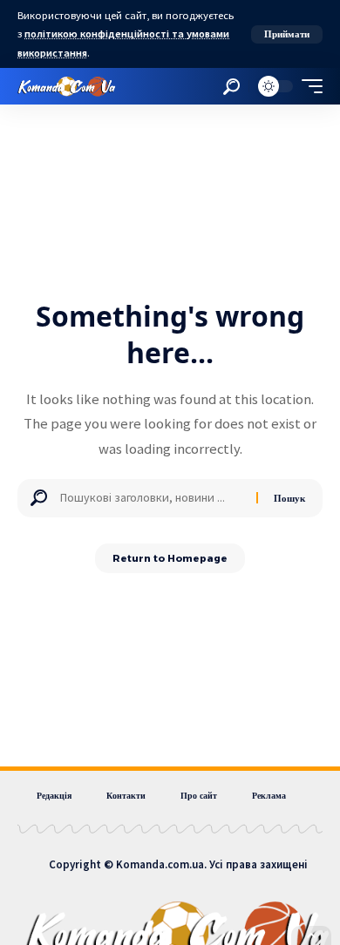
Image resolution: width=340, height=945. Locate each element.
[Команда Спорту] (66, 86)
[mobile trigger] (308, 86)
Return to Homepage (170, 558)
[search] (231, 86)
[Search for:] (151, 498)
